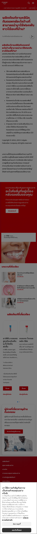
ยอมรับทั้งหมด (17, 530)
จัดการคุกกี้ (16, 524)
